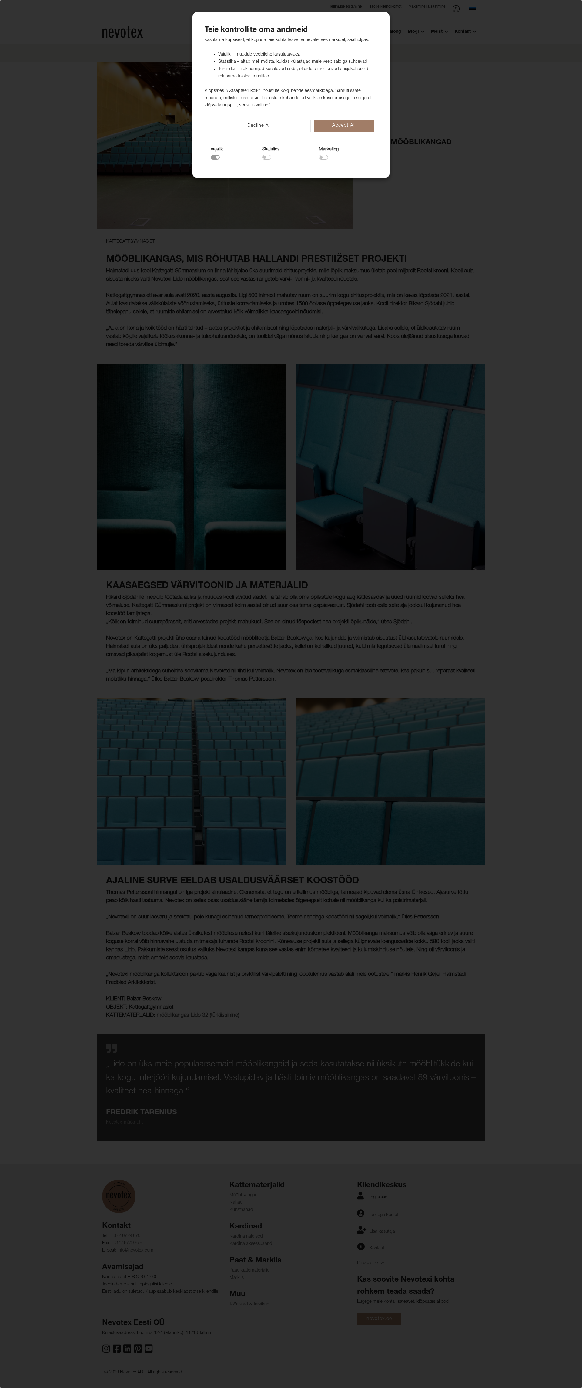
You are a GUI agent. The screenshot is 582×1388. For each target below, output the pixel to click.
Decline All (259, 125)
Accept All (344, 125)
